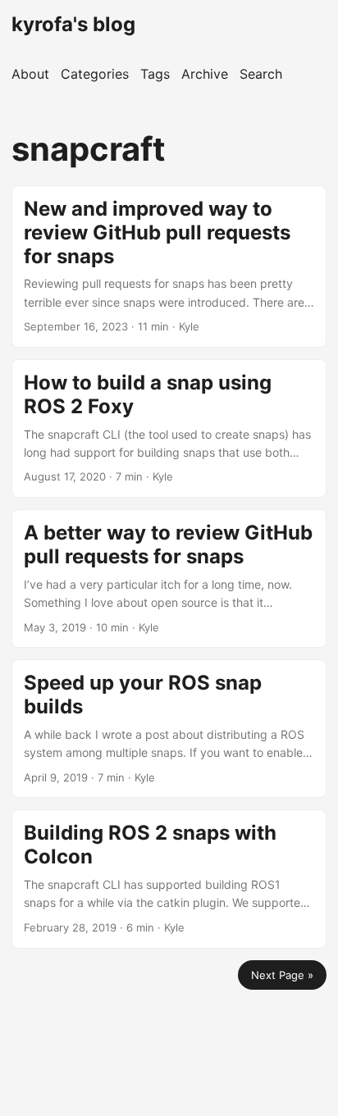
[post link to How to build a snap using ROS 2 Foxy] (169, 428)
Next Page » (282, 975)
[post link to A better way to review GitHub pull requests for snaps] (169, 578)
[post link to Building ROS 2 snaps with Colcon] (169, 878)
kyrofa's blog (73, 24)
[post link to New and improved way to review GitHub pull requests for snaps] (169, 266)
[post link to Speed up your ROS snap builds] (169, 728)
